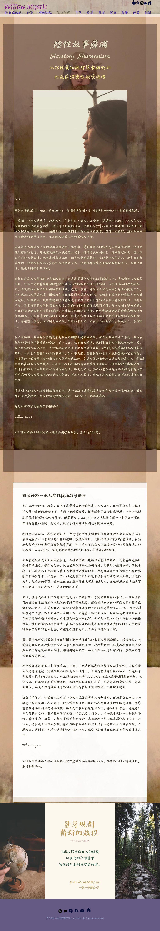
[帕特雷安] (66, 911)
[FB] (138, 3)
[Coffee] (134, 2)
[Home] (150, 3)
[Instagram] (142, 3)
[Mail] (146, 3)
